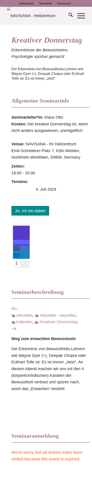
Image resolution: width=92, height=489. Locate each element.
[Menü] (79, 16)
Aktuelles (24, 315)
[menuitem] (27, 3)
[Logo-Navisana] (38, 16)
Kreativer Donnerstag (46, 40)
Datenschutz (26, 3)
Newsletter (46, 3)
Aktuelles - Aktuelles (58, 315)
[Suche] (68, 16)
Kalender (24, 322)
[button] (21, 242)
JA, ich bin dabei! (30, 211)
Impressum (64, 3)
